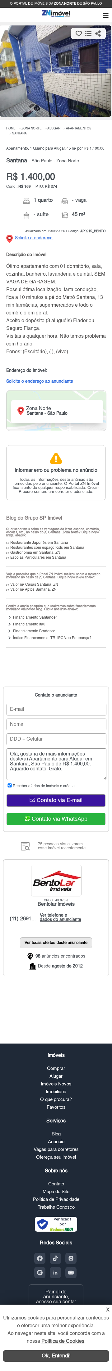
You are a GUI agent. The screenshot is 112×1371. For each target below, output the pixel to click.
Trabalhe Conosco (56, 1207)
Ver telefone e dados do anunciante (59, 917)
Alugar (56, 1076)
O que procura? (56, 1099)
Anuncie (56, 1141)
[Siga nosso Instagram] (71, 1258)
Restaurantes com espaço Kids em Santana (45, 548)
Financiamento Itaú (29, 624)
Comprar (56, 1068)
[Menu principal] (106, 16)
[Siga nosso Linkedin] (55, 1272)
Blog (56, 1134)
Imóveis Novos (56, 1084)
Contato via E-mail (58, 800)
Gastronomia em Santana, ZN (33, 553)
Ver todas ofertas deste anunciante (56, 943)
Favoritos (56, 1107)
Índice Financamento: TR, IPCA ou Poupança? (52, 638)
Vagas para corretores (56, 1149)
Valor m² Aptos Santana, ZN (31, 590)
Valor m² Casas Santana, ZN (32, 585)
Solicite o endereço (34, 238)
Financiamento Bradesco (34, 631)
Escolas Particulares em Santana (36, 558)
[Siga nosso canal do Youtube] (71, 1272)
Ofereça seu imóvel (56, 1157)
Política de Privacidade (56, 1199)
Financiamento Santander (35, 618)
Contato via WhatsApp (58, 819)
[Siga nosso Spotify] (39, 1272)
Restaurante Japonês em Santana (37, 543)
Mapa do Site (56, 1191)
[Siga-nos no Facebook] (39, 1258)
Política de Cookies (62, 1341)
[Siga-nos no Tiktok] (55, 1258)
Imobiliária (56, 1091)
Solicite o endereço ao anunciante (39, 381)
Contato (56, 1184)
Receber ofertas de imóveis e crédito (44, 786)
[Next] (104, 71)
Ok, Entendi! (56, 1356)
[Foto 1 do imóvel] (55, 71)
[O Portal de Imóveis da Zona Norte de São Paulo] (56, 17)
